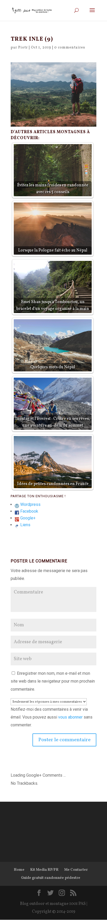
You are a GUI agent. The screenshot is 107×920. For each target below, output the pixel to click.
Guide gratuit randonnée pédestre (50, 877)
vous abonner (70, 717)
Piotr (23, 47)
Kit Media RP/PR (44, 869)
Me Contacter (76, 869)
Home (19, 869)
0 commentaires (69, 47)
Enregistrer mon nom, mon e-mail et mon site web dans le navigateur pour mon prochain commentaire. (53, 681)
